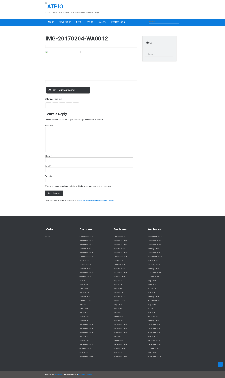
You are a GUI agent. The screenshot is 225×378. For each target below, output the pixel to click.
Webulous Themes (85, 374)
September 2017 (86, 300)
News (78, 22)
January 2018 (84, 296)
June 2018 (83, 284)
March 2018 (84, 292)
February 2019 (85, 264)
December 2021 (86, 245)
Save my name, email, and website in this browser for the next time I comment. (79, 186)
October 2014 (85, 348)
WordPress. (58, 374)
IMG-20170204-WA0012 (62, 90)
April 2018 (83, 288)
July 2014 (83, 352)
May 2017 (83, 304)
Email (48, 166)
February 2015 (85, 340)
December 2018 (86, 272)
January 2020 (84, 249)
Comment (49, 125)
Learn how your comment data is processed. (96, 200)
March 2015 (84, 336)
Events (89, 22)
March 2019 (84, 261)
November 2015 (86, 332)
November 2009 (86, 356)
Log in (150, 54)
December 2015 (86, 328)
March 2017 (84, 312)
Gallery (102, 22)
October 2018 (85, 276)
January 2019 (84, 268)
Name (48, 156)
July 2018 (83, 280)
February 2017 (85, 316)
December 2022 (86, 241)
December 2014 (86, 344)
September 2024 (86, 237)
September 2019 (86, 257)
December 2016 (86, 324)
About (51, 22)
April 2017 (83, 308)
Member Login (118, 22)
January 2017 (84, 320)
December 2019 (86, 253)
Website (48, 176)
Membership (65, 22)
